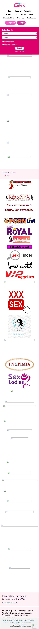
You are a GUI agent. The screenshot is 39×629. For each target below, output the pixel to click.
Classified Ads (8, 18)
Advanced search (20, 51)
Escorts (18, 11)
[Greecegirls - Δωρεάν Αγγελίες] (19, 5)
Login (22, 23)
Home (10, 11)
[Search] (28, 22)
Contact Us (31, 18)
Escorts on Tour (12, 14)
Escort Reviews (27, 14)
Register (11, 23)
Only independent (11, 44)
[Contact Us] (33, 22)
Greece (6, 175)
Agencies (27, 11)
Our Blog (20, 18)
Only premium (9, 41)
